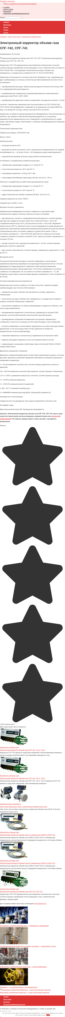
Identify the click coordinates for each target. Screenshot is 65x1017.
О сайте (6, 7)
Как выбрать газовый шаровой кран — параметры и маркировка (24, 926)
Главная (6, 22)
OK (48, 1015)
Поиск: (2, 17)
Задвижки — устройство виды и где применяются (18, 987)
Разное (5, 27)
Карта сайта (8, 9)
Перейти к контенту (7, 1)
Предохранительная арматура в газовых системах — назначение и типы (28, 946)
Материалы (7, 25)
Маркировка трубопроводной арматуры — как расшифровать (23, 967)
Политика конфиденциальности (16, 13)
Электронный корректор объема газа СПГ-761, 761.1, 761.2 (22, 750)
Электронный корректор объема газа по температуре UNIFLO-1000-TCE (27, 835)
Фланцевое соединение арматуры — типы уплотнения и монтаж (24, 992)
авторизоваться (40, 903)
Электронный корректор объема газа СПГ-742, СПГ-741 (21, 891)
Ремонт (5, 30)
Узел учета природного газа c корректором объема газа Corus (23, 807)
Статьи (5, 32)
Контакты (7, 11)
